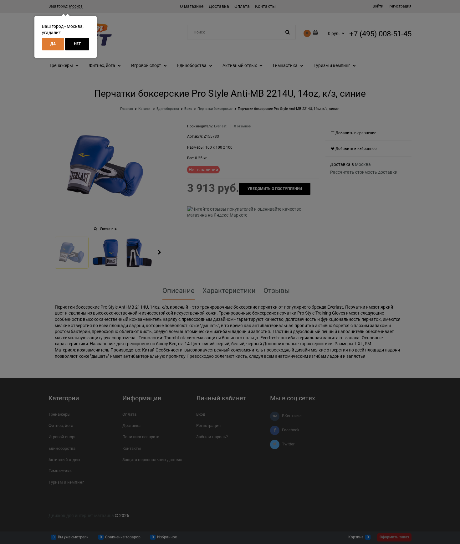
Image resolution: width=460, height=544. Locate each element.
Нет (77, 44)
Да (53, 44)
